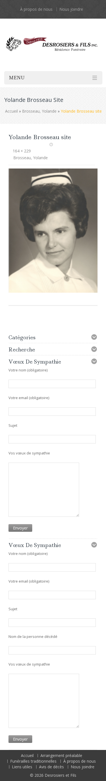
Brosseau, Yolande (39, 111)
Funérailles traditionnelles (33, 761)
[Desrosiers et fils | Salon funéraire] (53, 38)
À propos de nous (36, 9)
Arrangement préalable (61, 755)
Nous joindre (71, 9)
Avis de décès (51, 766)
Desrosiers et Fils (60, 775)
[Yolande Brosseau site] (53, 230)
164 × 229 (22, 151)
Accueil (11, 111)
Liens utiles (22, 766)
